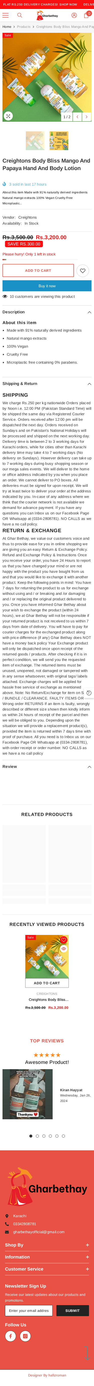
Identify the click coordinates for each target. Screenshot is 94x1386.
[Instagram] (25, 1336)
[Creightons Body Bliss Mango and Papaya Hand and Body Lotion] (47, 956)
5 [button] (56, 1136)
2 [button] (37, 1136)
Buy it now (47, 286)
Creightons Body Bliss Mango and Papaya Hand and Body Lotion (47, 1000)
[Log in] (74, 15)
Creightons (27, 217)
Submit (72, 1311)
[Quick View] (63, 948)
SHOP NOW (68, 4)
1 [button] (30, 1136)
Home (7, 27)
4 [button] (50, 1136)
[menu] (6, 15)
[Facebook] (10, 1336)
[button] (77, 116)
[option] (47, 77)
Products (24, 27)
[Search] (20, 15)
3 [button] (43, 1136)
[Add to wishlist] (82, 270)
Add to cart (38, 270)
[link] (24, 893)
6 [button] (63, 1136)
